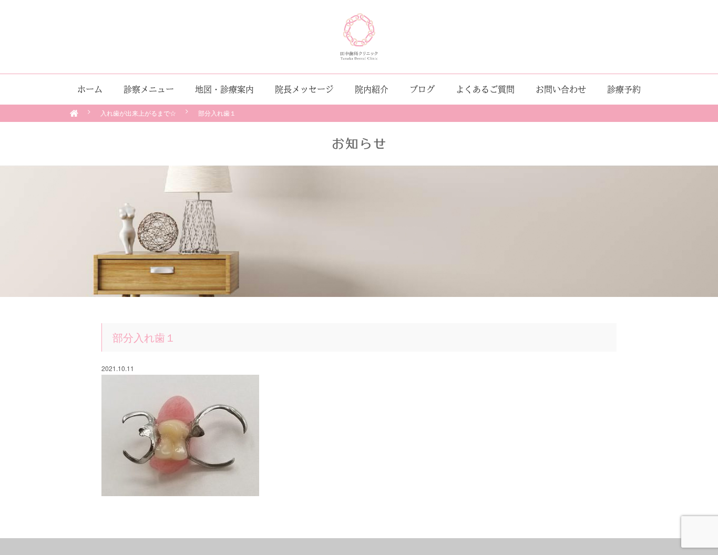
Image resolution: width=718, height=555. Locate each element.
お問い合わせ (561, 89)
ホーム (89, 89)
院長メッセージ (304, 89)
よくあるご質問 (485, 89)
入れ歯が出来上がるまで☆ (138, 112)
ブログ (422, 89)
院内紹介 (371, 89)
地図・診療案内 (224, 89)
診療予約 (624, 89)
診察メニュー (149, 89)
